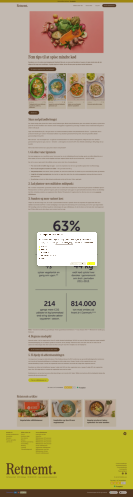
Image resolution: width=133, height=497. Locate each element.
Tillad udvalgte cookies (78, 264)
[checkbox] (39, 247)
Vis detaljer (42, 258)
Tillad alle (91, 264)
